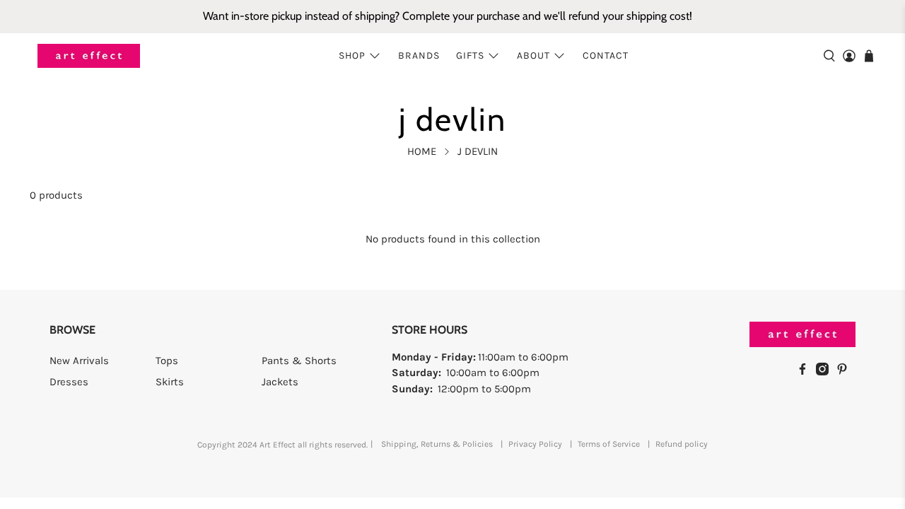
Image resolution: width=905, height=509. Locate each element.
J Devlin (477, 151)
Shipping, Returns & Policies (437, 444)
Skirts (170, 381)
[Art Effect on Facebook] (806, 371)
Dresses (68, 381)
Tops (167, 360)
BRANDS (419, 55)
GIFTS (470, 55)
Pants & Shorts (299, 360)
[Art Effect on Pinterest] (846, 371)
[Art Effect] (88, 56)
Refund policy (681, 444)
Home (421, 151)
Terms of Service (609, 444)
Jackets (280, 381)
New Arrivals (79, 360)
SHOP (352, 55)
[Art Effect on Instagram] (826, 371)
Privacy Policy (535, 444)
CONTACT (606, 55)
